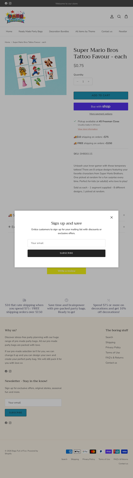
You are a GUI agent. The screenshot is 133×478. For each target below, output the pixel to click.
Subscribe (66, 253)
